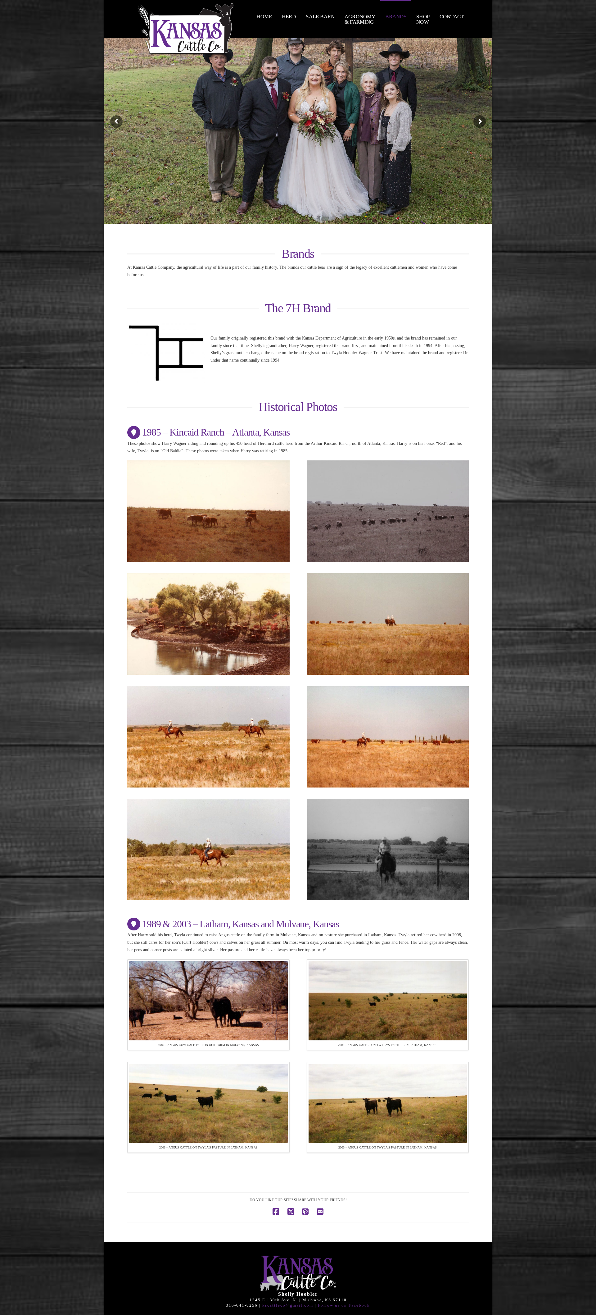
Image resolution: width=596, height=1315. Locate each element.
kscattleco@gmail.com (287, 1305)
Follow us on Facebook (344, 1305)
